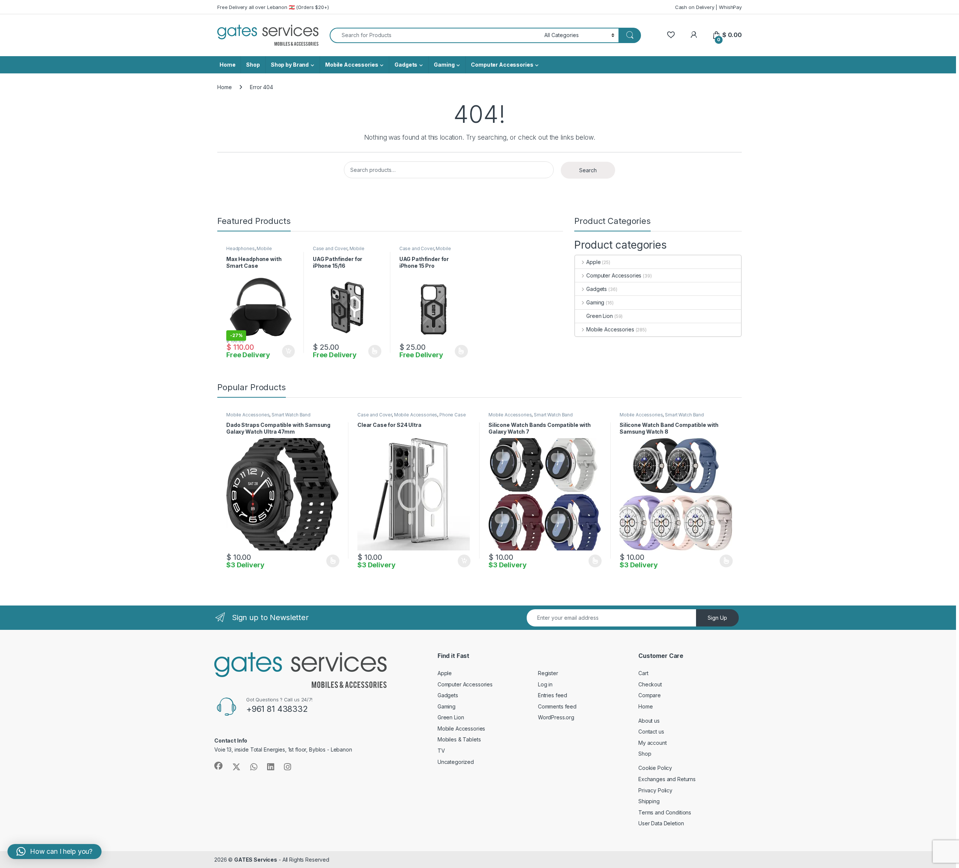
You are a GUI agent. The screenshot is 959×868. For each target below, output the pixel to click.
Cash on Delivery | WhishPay (708, 7)
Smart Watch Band (291, 415)
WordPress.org (556, 717)
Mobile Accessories (351, 64)
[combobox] (435, 35)
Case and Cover (330, 248)
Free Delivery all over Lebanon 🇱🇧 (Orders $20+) (273, 7)
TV (441, 750)
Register (548, 673)
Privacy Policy (655, 790)
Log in (545, 684)
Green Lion (599, 316)
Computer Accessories (502, 64)
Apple (593, 262)
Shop (253, 64)
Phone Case (452, 415)
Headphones (240, 248)
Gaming (444, 64)
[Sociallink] (218, 766)
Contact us (651, 731)
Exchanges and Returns (667, 779)
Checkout (650, 684)
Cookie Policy (655, 768)
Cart (643, 673)
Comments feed (557, 706)
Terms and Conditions (664, 812)
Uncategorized (456, 762)
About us (649, 720)
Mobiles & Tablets (459, 739)
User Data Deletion (661, 823)
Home (227, 64)
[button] (54, 851)
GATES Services (255, 859)
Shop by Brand (290, 64)
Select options (372, 351)
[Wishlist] (670, 35)
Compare (649, 695)
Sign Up (717, 617)
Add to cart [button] (288, 351)
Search (588, 170)
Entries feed (552, 695)
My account (652, 743)
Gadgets (405, 64)
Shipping (649, 801)
